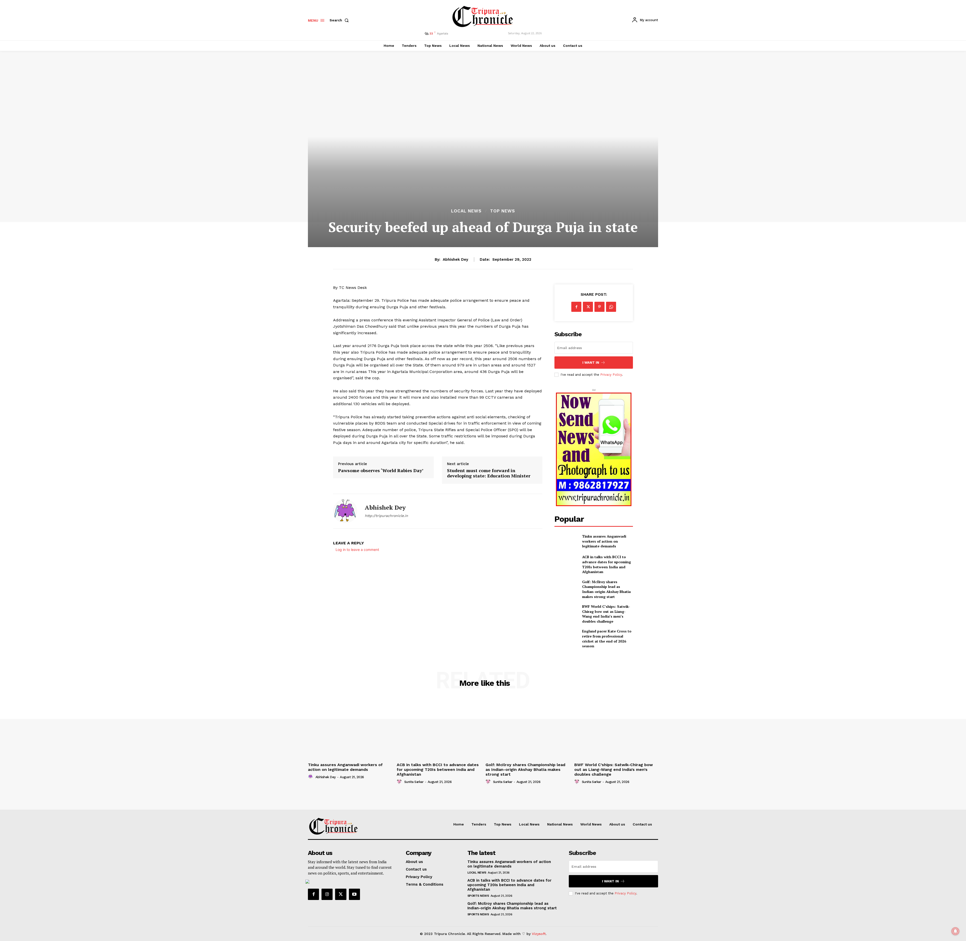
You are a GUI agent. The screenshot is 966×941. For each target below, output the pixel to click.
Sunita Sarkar (414, 782)
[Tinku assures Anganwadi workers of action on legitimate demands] (566, 541)
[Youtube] (354, 894)
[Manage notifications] (955, 931)
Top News (502, 211)
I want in (590, 362)
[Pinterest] (599, 307)
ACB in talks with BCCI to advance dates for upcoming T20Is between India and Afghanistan (606, 564)
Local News (466, 211)
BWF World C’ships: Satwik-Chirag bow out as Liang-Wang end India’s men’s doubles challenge (606, 614)
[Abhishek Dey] (345, 511)
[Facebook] (576, 307)
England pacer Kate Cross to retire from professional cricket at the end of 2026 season (606, 638)
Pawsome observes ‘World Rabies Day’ (381, 470)
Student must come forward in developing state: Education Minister (488, 473)
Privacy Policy (611, 375)
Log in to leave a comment (357, 549)
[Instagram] (327, 894)
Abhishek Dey (455, 259)
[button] (340, 20)
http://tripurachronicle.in (386, 516)
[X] (588, 307)
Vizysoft (539, 934)
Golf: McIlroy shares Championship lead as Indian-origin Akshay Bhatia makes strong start (606, 589)
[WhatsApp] (611, 307)
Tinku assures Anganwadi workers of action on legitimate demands (604, 541)
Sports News (478, 895)
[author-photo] (311, 776)
